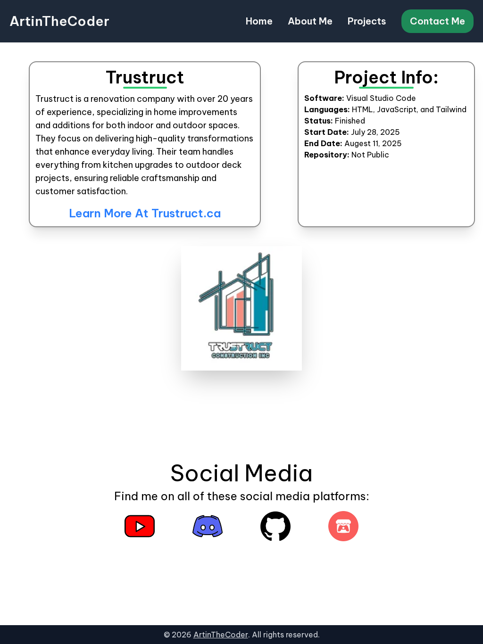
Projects (367, 21)
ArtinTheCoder (59, 21)
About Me (310, 21)
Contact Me (437, 21)
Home (259, 21)
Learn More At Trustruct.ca (145, 213)
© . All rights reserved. (242, 634)
